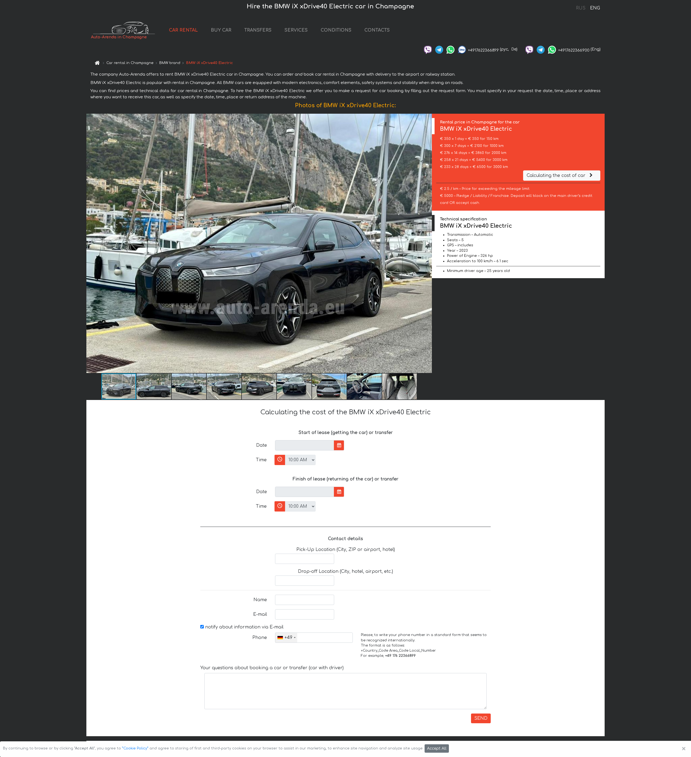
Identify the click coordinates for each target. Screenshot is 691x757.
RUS (580, 8)
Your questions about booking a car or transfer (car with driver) (272, 667)
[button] (427, 243)
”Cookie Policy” (135, 748)
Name (260, 599)
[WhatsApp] (450, 49)
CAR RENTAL (183, 30)
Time (261, 459)
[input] (304, 445)
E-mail (260, 614)
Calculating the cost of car (557, 175)
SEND (480, 718)
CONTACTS (377, 30)
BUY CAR (221, 30)
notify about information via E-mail (243, 627)
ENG (595, 8)
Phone (259, 637)
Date (261, 445)
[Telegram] (439, 49)
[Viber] (428, 49)
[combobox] (286, 637)
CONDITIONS (336, 30)
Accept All (436, 748)
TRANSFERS (258, 30)
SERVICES (296, 30)
